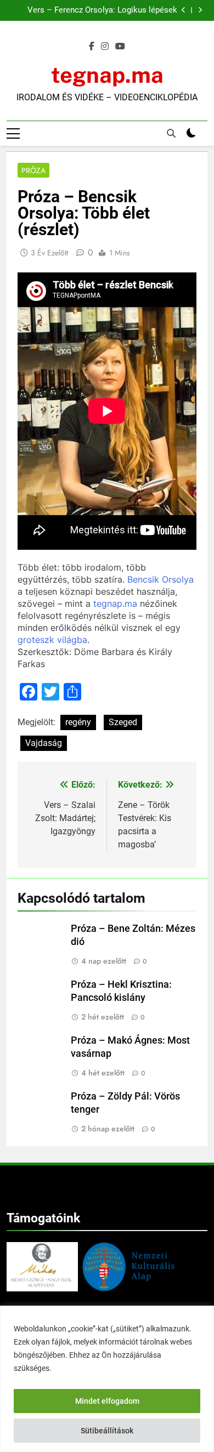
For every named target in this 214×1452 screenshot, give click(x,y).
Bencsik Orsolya (160, 579)
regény (78, 722)
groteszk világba (52, 639)
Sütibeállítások (107, 1430)
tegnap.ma (107, 75)
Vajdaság (43, 743)
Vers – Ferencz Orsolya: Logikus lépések (102, 10)
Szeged (123, 722)
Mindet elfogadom (107, 1401)
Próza (33, 170)
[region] (107, 1379)
